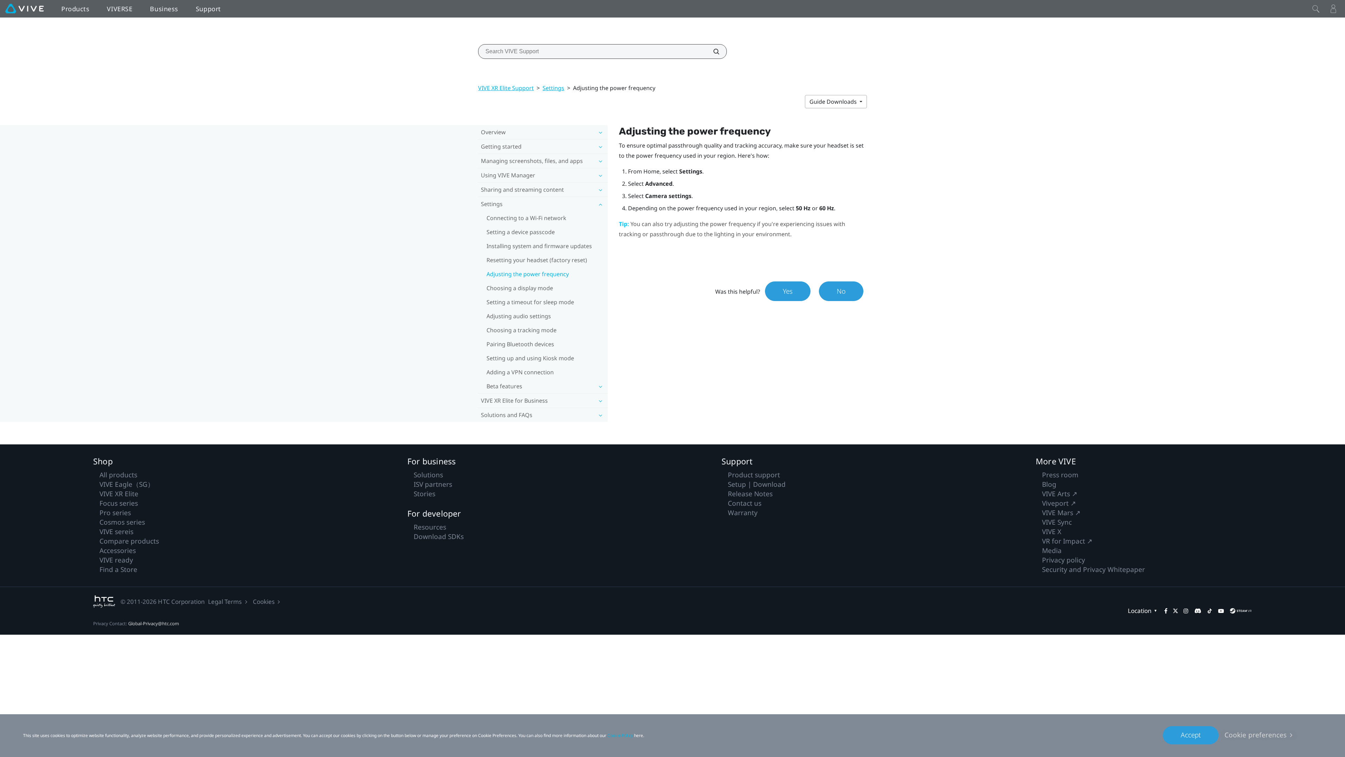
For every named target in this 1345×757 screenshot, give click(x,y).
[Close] (1316, 9)
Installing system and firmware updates (539, 246)
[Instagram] (1186, 611)
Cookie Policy (620, 735)
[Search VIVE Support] (712, 52)
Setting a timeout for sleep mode (530, 302)
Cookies (264, 602)
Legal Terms (225, 602)
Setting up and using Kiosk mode (530, 358)
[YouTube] (1221, 611)
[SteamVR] (1240, 611)
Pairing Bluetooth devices (520, 344)
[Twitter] (1175, 610)
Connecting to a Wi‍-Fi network (526, 218)
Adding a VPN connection (520, 372)
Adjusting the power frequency (528, 274)
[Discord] (1197, 611)
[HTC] (104, 601)
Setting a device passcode (521, 232)
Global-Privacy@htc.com (153, 623)
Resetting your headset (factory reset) (537, 260)
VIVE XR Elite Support (506, 88)
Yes (788, 291)
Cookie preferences (1256, 734)
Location (1140, 611)
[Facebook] (1165, 611)
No (841, 291)
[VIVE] (24, 9)
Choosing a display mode (520, 288)
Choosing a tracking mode (522, 330)
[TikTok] (1210, 611)
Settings (553, 88)
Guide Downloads (833, 101)
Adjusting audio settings (519, 316)
